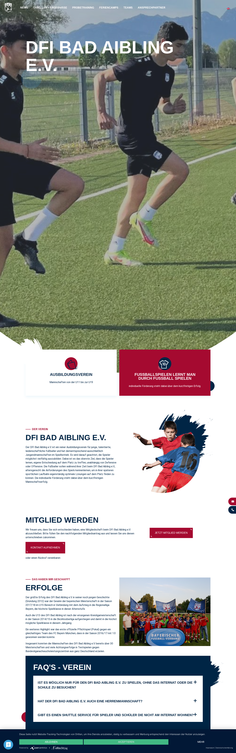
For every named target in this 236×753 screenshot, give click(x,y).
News (24, 7)
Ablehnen (51, 741)
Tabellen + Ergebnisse (50, 7)
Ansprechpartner (151, 7)
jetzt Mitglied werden (171, 532)
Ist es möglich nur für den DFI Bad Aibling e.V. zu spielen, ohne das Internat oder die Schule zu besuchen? (115, 685)
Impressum (210, 748)
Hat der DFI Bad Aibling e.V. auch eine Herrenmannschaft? (90, 701)
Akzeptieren (126, 741)
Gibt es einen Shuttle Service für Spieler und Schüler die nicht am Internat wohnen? (116, 715)
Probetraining (83, 7)
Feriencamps (108, 7)
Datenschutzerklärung (224, 748)
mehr (200, 741)
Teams (128, 7)
